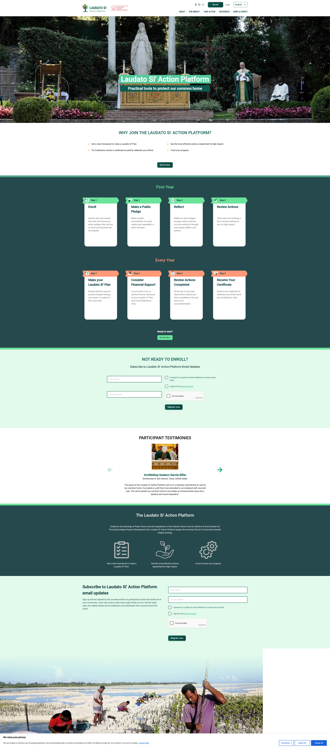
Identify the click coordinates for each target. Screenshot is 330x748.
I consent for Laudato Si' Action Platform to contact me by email (193, 378)
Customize (285, 743)
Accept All (319, 743)
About (182, 11)
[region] (165, 740)
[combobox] (240, 4)
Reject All (302, 743)
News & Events (240, 11)
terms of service (186, 386)
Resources (224, 11)
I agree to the (181, 386)
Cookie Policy (144, 743)
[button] (220, 470)
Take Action (209, 11)
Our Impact (194, 11)
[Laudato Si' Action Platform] (94, 8)
